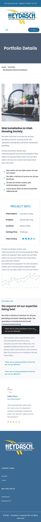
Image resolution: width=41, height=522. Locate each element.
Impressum (6, 497)
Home (4, 67)
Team (4, 480)
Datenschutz (6, 501)
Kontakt (4, 476)
